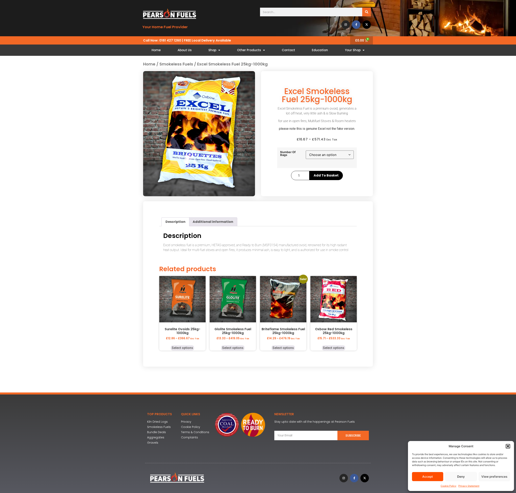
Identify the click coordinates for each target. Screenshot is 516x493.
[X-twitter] (366, 24)
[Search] (366, 12)
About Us (185, 50)
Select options (182, 348)
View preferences (494, 476)
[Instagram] (345, 24)
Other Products (249, 50)
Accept (427, 476)
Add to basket (326, 175)
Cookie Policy (448, 485)
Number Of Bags (288, 154)
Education (320, 50)
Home (156, 50)
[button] (508, 446)
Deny (461, 476)
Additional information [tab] (213, 221)
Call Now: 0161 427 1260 (162, 40)
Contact (288, 50)
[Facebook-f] (356, 24)
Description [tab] (175, 221)
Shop (212, 50)
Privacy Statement (468, 485)
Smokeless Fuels (176, 64)
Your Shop (353, 50)
